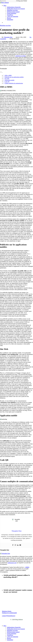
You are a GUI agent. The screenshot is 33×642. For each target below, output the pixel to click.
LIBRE (27, 567)
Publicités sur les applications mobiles (14, 77)
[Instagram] (15, 545)
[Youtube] (20, 545)
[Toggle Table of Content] (1, 72)
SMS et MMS (8, 75)
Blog (5, 625)
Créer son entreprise (12, 636)
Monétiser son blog (5, 25)
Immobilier (10, 640)
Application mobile (9, 80)
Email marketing (11, 633)
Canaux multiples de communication (14, 83)
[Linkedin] (18, 545)
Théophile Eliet (8, 37)
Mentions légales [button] (6, 611)
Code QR (7, 81)
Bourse (9, 638)
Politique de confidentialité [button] (9, 613)
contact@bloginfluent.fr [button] (8, 615)
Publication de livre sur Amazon (16, 629)
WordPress (10, 635)
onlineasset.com (12, 562)
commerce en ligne (20, 56)
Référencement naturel (13, 632)
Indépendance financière (14, 627)
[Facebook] (13, 545)
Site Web (7, 78)
